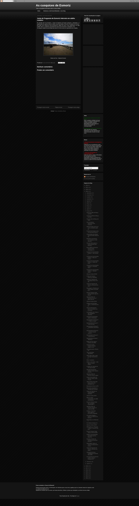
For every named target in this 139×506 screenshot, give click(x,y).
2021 (87, 187)
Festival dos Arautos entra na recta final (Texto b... (93, 231)
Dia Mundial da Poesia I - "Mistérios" (92, 339)
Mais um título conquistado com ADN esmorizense (92, 399)
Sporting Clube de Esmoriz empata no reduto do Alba (92, 408)
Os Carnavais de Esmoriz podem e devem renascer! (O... (92, 458)
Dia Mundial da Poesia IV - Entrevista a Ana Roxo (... (93, 327)
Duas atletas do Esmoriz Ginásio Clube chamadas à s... (92, 249)
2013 (87, 476)
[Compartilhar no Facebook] (63, 62)
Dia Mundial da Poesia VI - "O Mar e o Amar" (92, 320)
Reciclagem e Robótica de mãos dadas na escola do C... (93, 289)
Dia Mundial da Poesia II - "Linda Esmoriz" (92, 335)
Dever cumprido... (91, 360)
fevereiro (89, 461)
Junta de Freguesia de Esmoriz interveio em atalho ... (92, 449)
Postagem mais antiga (73, 107)
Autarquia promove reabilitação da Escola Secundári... (92, 453)
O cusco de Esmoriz (90, 176)
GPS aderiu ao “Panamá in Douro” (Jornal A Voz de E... (92, 428)
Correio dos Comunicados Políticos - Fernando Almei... (93, 266)
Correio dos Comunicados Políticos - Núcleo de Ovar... (93, 262)
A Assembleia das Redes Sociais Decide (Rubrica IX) (93, 235)
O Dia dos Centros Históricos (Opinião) (92, 276)
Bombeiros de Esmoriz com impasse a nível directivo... (92, 240)
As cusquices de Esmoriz (53, 5)
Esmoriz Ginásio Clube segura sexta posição (92, 432)
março (88, 210)
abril (88, 208)
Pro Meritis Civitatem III (92, 423)
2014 (87, 474)
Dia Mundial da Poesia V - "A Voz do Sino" (93, 323)
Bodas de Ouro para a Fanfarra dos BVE (92, 342)
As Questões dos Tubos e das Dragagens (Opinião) (92, 313)
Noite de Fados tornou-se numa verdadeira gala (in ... (92, 228)
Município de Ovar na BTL (93, 386)
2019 (87, 191)
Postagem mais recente (43, 107)
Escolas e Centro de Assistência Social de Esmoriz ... (92, 440)
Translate (95, 169)
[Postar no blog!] (60, 62)
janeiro (88, 463)
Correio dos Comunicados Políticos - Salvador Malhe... (93, 271)
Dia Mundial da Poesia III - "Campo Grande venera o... (92, 332)
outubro (89, 197)
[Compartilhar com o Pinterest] (64, 62)
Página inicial (58, 107)
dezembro (89, 193)
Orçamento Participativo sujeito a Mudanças (92, 317)
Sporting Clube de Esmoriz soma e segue (92, 374)
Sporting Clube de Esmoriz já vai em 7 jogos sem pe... (92, 298)
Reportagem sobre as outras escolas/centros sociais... (92, 444)
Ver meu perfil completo (89, 178)
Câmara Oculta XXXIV (92, 425)
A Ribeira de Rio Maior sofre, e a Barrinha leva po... (92, 304)
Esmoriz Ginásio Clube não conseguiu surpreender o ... (92, 403)
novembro (89, 195)
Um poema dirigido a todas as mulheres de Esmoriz (92, 416)
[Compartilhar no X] (61, 62)
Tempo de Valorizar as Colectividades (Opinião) (92, 392)
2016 (87, 470)
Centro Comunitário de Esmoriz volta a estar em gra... (92, 378)
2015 (87, 472)
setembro (89, 199)
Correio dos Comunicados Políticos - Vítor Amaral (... (93, 253)
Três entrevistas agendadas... (90, 353)
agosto (88, 201)
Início (39, 10)
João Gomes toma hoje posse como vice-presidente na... (92, 383)
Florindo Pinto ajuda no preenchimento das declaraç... (92, 244)
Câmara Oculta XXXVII (92, 274)
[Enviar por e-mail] (58, 62)
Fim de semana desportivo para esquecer (91, 223)
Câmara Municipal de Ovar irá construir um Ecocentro (92, 309)
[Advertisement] (93, 34)
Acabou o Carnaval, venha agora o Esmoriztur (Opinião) (92, 412)
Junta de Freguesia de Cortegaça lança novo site (92, 280)
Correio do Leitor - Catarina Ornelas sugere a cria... (91, 346)
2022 (87, 185)
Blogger (77, 495)
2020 (87, 189)
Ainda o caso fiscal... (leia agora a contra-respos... (92, 363)
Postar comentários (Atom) (60, 111)
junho (88, 205)
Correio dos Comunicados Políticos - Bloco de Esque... (93, 257)
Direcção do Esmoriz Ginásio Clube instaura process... (92, 371)
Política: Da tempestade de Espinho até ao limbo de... (92, 436)
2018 (87, 466)
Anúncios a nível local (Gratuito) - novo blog (54, 10)
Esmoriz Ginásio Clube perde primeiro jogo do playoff (92, 294)
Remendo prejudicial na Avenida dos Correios (92, 388)
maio (88, 206)
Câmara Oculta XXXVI (92, 301)
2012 (87, 478)
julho (88, 202)
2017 (87, 468)
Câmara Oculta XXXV (92, 395)
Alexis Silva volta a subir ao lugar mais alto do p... (92, 357)
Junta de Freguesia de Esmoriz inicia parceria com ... (92, 285)
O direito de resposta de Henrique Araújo (92, 367)
